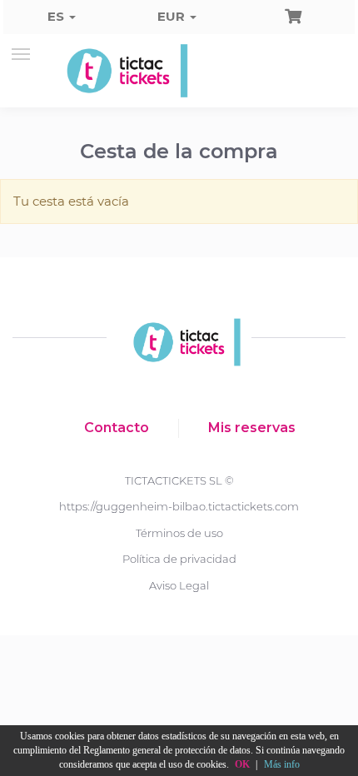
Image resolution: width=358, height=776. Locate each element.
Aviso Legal (179, 585)
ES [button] (57, 16)
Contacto (116, 427)
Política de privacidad (179, 558)
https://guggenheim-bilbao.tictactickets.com (179, 506)
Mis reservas (252, 427)
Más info (282, 764)
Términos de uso (179, 533)
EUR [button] (172, 16)
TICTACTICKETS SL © (179, 480)
